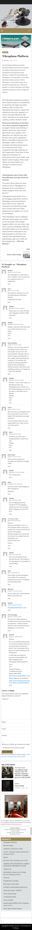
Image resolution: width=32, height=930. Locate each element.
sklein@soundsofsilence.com (17, 607)
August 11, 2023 (20, 788)
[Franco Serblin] (7, 785)
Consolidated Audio (9, 897)
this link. (18, 834)
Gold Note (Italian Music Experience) (15, 887)
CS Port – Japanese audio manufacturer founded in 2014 (16, 853)
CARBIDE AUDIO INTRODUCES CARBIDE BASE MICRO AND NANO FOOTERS (16, 865)
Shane (9, 289)
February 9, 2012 (8, 60)
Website (4, 735)
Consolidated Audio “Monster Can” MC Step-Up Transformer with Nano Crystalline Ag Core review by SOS (22, 774)
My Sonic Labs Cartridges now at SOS (15, 860)
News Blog (17, 767)
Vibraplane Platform (10, 842)
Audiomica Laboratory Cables (13, 849)
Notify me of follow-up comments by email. (16, 744)
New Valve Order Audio (11, 884)
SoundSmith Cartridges (11, 881)
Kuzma (5, 857)
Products (5, 52)
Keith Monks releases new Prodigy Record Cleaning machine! (14, 873)
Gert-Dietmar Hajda (13, 519)
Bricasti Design (8, 845)
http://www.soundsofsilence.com (19, 676)
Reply (9, 284)
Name (4, 722)
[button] (2, 30)
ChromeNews (25, 926)
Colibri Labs (7, 869)
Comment (5, 699)
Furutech (6, 878)
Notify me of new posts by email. (13, 748)
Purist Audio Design (9, 894)
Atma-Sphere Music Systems (12, 909)
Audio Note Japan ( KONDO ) (12, 890)
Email (4, 729)
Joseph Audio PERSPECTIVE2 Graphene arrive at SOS (16, 904)
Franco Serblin (19, 786)
